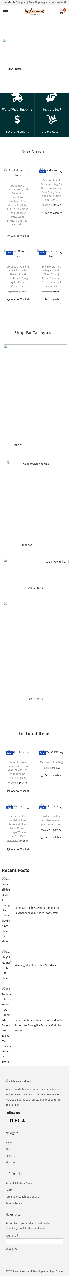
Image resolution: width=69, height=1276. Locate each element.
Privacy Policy (14, 1203)
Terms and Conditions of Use (22, 1196)
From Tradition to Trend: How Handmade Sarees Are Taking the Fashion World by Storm (38, 1025)
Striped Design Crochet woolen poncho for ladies (51, 820)
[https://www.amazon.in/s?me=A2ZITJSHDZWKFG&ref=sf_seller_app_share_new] (23, 1121)
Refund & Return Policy (19, 1183)
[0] (61, 11)
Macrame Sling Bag (51, 762)
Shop (8, 1149)
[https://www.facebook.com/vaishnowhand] (11, 1121)
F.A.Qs (9, 1190)
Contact (10, 1156)
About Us (11, 1162)
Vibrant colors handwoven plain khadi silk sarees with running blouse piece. (18, 770)
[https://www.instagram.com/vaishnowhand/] (17, 1121)
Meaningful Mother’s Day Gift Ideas (35, 965)
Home (9, 1142)
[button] (28, 171)
